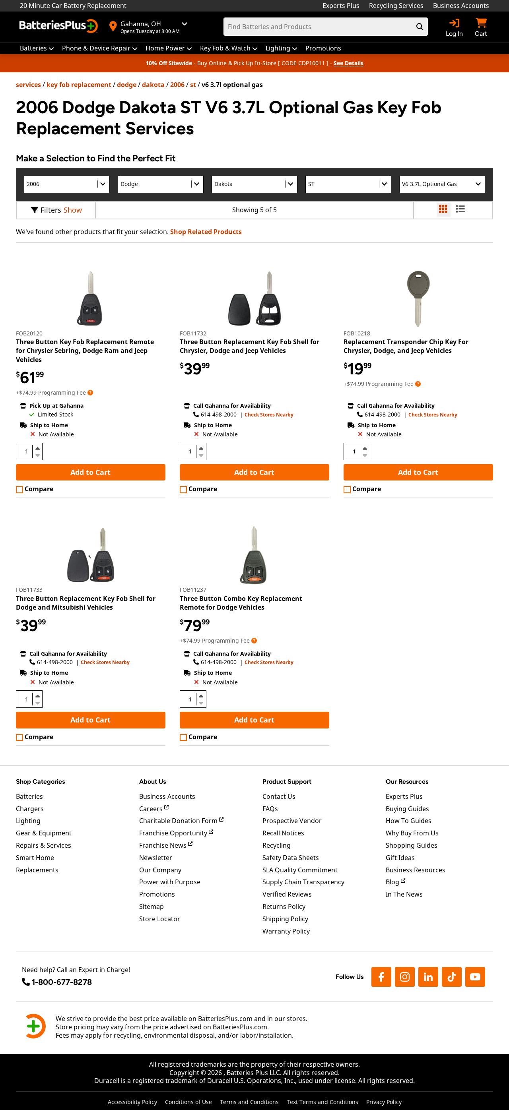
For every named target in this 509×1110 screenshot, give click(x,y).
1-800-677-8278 (62, 982)
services (28, 84)
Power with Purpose (169, 882)
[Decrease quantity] (37, 454)
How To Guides (408, 820)
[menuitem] (37, 48)
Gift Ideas (400, 857)
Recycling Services (396, 5)
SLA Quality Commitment (300, 870)
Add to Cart (90, 472)
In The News (404, 894)
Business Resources (415, 870)
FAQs (270, 808)
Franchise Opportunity (174, 833)
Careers (151, 808)
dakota (153, 84)
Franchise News (163, 845)
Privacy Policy (384, 1102)
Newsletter (155, 857)
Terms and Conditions (249, 1102)
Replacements (37, 870)
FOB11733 (29, 589)
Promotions (157, 894)
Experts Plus (340, 5)
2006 (177, 84)
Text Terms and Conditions (322, 1102)
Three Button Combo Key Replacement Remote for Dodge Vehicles (241, 603)
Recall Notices (283, 833)
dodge (126, 84)
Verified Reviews (287, 894)
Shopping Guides (411, 845)
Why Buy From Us (412, 833)
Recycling (276, 845)
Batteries (29, 796)
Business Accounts (461, 5)
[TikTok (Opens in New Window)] (452, 977)
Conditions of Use (188, 1102)
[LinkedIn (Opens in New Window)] (428, 977)
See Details (348, 63)
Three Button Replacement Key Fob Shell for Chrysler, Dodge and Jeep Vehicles (249, 346)
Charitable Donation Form (179, 820)
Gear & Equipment (44, 833)
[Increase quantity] (37, 448)
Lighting (28, 820)
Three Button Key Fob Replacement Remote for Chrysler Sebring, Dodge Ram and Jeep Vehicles (85, 350)
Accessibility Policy (132, 1102)
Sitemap (151, 906)
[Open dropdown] (90, 392)
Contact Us (278, 796)
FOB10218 (357, 333)
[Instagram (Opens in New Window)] (405, 977)
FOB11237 (193, 589)
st (193, 84)
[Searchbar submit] (420, 27)
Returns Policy (283, 906)
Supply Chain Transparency (303, 882)
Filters (51, 210)
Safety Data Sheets (290, 857)
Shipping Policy (285, 918)
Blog (393, 882)
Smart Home (35, 857)
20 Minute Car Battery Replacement (73, 5)
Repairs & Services (43, 845)
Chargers (30, 808)
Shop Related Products (206, 231)
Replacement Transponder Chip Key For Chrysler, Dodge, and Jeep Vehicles (406, 346)
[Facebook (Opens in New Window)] (381, 977)
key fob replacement (79, 84)
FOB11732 (193, 333)
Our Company (160, 870)
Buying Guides (407, 808)
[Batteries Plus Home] (59, 27)
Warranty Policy (286, 931)
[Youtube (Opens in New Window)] (475, 977)
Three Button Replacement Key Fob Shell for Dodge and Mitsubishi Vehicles (85, 603)
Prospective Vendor (292, 820)
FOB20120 (29, 333)
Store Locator (159, 918)
